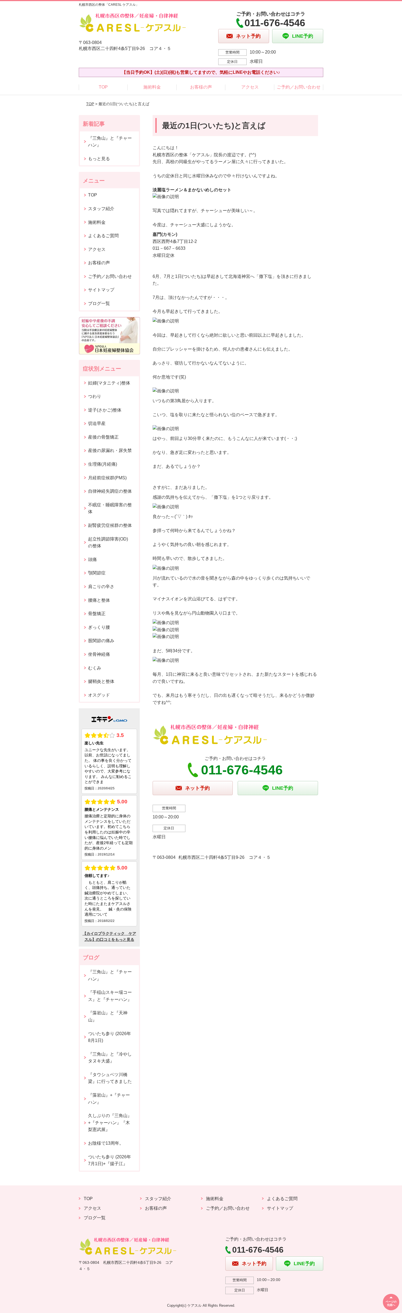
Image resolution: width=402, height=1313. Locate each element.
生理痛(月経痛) (102, 464)
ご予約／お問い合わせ (299, 87)
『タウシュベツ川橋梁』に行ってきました (110, 1078)
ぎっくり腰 (99, 627)
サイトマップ (101, 289)
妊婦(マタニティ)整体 (109, 383)
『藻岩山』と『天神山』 (107, 1016)
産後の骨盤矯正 (103, 437)
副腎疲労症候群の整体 (110, 525)
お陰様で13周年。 (106, 1143)
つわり (94, 396)
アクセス (250, 87)
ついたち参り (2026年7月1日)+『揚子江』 (109, 1160)
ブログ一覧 (99, 303)
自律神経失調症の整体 (110, 491)
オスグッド (99, 695)
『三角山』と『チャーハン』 (110, 142)
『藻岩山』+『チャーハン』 (109, 1099)
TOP (103, 87)
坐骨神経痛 (99, 654)
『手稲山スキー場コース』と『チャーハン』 (110, 996)
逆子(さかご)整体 (104, 410)
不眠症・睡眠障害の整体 (110, 508)
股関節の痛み (101, 640)
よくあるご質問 (103, 235)
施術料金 (152, 87)
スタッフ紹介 (101, 208)
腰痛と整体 (99, 600)
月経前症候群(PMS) (107, 477)
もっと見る (99, 158)
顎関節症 (97, 573)
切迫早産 (97, 423)
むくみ (94, 668)
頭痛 (92, 559)
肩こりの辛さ (101, 586)
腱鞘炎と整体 (101, 681)
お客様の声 (201, 87)
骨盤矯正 (97, 613)
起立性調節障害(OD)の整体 (108, 542)
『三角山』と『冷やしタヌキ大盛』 (110, 1058)
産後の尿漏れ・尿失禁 (110, 450)
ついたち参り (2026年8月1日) (109, 1037)
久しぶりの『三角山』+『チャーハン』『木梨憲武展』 (110, 1122)
